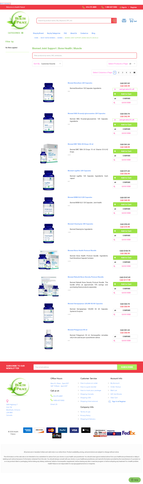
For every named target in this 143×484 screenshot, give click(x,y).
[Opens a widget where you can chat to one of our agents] (134, 480)
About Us (73, 33)
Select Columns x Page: (102, 72)
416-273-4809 (58, 396)
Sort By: (37, 64)
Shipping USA (85, 398)
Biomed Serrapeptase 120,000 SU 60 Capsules (85, 303)
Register (133, 7)
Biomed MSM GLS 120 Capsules (80, 197)
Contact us (84, 33)
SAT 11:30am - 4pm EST (59, 386)
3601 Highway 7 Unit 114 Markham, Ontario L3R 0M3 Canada (13, 410)
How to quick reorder (88, 387)
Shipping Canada (87, 394)
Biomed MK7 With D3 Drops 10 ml (80, 144)
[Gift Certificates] (123, 20)
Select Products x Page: (118, 64)
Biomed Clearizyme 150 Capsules (80, 224)
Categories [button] (14, 33)
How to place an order (89, 383)
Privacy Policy (85, 415)
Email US (54, 404)
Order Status (115, 387)
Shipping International (89, 401)
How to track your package (90, 390)
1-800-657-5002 (58, 400)
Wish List (113, 390)
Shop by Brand (38, 33)
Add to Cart (126, 94)
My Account (115, 383)
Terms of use (85, 412)
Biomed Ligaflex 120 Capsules (79, 171)
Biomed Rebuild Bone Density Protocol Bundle (86, 277)
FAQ (65, 33)
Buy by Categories (53, 33)
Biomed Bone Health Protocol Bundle (82, 250)
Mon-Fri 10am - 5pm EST (60, 383)
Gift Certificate (116, 394)
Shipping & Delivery (87, 419)
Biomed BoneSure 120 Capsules (80, 83)
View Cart (114, 398)
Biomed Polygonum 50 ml (77, 330)
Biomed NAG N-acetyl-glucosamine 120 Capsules (86, 113)
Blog (93, 33)
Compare (126, 98)
